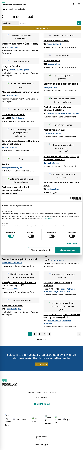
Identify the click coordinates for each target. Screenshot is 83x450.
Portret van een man (54, 129)
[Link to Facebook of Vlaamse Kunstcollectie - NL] (35, 404)
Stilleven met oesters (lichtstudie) (20, 43)
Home (4, 9)
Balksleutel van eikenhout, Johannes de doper (16, 189)
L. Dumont (66, 321)
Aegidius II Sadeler (62, 291)
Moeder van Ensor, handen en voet (20, 92)
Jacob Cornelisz (56, 260)
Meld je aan (41, 364)
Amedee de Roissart (12, 305)
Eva (45, 256)
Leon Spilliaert (54, 44)
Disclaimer (53, 392)
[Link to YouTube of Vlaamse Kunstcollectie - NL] (48, 404)
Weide (5, 163)
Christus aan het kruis (13, 114)
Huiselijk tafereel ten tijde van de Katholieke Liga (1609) (19, 284)
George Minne (53, 64)
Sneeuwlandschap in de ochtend (19, 259)
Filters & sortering (40, 28)
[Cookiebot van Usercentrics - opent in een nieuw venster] (72, 198)
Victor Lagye (12, 289)
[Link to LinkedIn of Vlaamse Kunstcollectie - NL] (41, 404)
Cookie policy (41, 392)
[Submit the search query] (79, 23)
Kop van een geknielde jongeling (61, 83)
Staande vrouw (52, 60)
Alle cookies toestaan (67, 250)
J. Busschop (53, 189)
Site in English (41, 397)
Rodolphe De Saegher (12, 167)
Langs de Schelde (11, 66)
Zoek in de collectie (17, 9)
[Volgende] (79, 334)
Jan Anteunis (18, 118)
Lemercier (48, 323)
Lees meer (48, 218)
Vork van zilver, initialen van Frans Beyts (61, 184)
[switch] (31, 236)
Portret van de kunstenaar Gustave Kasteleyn (57, 108)
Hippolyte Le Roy (13, 309)
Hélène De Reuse (9, 147)
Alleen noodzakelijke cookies (41, 250)
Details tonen (72, 244)
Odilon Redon (54, 321)
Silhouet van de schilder (56, 40)
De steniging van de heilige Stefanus (58, 284)
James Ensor (13, 47)
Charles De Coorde (52, 133)
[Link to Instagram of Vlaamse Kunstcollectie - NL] (38, 404)
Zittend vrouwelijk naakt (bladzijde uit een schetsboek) (20, 142)
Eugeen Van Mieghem (19, 70)
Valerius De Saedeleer (12, 262)
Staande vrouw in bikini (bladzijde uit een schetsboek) (61, 158)
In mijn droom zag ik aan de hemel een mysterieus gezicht (62, 316)
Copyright (30, 392)
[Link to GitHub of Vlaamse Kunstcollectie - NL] (45, 404)
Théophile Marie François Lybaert (63, 113)
